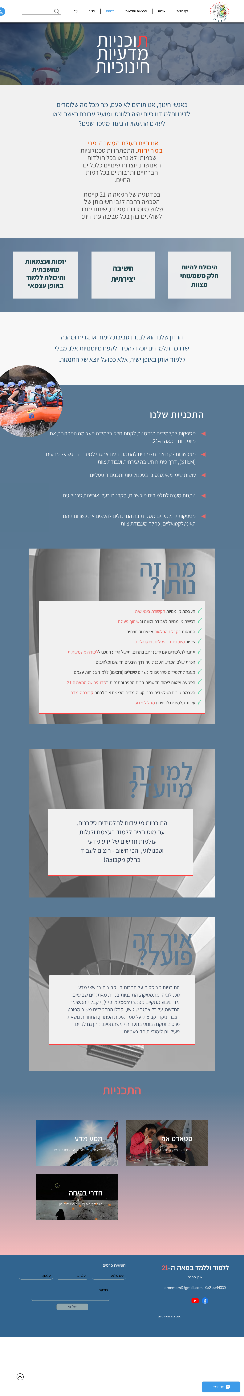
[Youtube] (195, 1300)
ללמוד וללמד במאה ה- (198, 1268)
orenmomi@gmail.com (183, 1287)
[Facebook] (205, 1300)
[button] (75, 11)
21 (165, 1268)
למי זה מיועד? (160, 779)
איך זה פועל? (162, 947)
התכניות (122, 1090)
